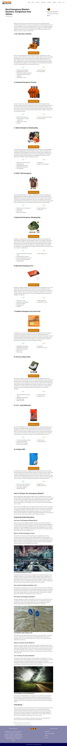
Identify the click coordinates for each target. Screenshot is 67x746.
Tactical (60, 2)
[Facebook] (31, 729)
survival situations (30, 198)
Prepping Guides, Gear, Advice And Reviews (23, 722)
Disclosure (47, 731)
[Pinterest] (35, 729)
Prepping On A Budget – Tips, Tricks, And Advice (23, 725)
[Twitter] (33, 729)
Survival (38, 2)
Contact (54, 2)
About (33, 2)
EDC (64, 2)
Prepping (49, 2)
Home (29, 2)
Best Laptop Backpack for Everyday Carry (22, 723)
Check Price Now (33, 53)
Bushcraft (43, 2)
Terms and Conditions (49, 733)
